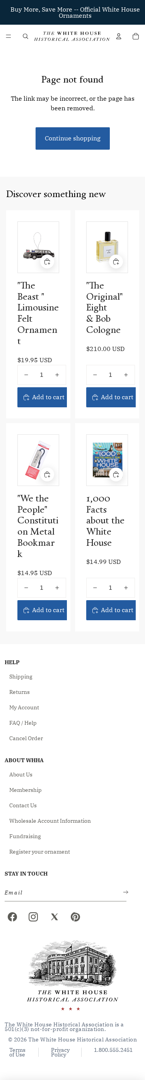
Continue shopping (73, 138)
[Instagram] (33, 917)
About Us (20, 774)
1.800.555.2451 (113, 1050)
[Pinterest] (75, 917)
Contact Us (23, 805)
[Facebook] (12, 917)
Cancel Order (26, 738)
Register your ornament (39, 851)
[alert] (63, 892)
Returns (19, 691)
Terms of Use (17, 1052)
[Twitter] (54, 917)
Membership (25, 789)
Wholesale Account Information (50, 820)
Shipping (20, 676)
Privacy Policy (60, 1052)
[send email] (124, 892)
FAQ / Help (23, 722)
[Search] (25, 36)
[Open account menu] (118, 36)
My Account (24, 707)
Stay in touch (26, 873)
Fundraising (25, 836)
